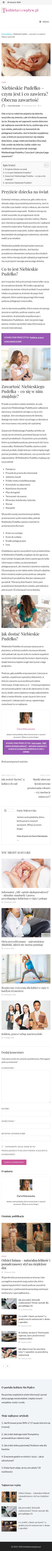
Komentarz (8, 1068)
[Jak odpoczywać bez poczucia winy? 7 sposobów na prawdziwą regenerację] (9, 1349)
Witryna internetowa (13, 1133)
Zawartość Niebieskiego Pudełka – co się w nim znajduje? (25, 177)
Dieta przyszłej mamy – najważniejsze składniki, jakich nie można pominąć (23, 943)
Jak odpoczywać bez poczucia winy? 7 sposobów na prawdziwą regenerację (33, 1352)
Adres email (9, 1121)
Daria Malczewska (14, 106)
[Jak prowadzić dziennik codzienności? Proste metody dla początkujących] (9, 1300)
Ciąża (4, 82)
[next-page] (7, 1366)
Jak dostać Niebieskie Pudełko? (18, 182)
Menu (45, 21)
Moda (4, 1256)
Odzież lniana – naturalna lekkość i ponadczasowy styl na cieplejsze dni (26, 1264)
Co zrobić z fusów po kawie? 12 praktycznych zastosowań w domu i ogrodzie (34, 1319)
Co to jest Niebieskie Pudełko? (18, 172)
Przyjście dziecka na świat (16, 169)
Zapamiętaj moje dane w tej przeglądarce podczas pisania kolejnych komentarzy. (24, 1150)
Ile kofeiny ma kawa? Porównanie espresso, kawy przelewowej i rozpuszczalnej (34, 1335)
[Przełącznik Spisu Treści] (45, 165)
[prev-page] (3, 1366)
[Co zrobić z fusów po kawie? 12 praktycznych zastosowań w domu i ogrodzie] (9, 1316)
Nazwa (6, 1109)
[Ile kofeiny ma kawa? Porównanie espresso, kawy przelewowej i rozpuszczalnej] (9, 1333)
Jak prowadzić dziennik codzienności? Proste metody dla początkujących (33, 1302)
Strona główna (7, 34)
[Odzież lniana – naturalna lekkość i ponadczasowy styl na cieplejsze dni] (26, 1237)
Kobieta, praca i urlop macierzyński (22, 1034)
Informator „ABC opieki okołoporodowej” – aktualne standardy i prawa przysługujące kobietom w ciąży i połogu (25, 895)
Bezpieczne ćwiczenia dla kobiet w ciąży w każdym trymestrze (25, 989)
